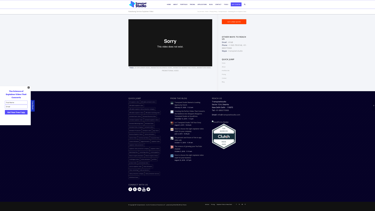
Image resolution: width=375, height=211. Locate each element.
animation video (204, 68)
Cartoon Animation (149, 134)
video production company (136, 173)
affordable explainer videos (136, 112)
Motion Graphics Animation (136, 155)
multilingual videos (134, 159)
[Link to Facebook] (236, 204)
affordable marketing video (153, 112)
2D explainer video (142, 68)
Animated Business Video (161, 68)
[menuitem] (169, 4)
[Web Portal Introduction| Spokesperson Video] (373, 105)
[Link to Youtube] (242, 204)
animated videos (149, 127)
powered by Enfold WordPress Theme (176, 205)
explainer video (156, 141)
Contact (224, 78)
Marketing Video (133, 152)
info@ (230, 42)
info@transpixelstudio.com (228, 115)
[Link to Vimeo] (245, 204)
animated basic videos (135, 116)
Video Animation (147, 166)
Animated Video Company (136, 127)
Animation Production (135, 130)
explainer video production (136, 145)
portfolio (154, 159)
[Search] (245, 4)
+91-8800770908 (222, 110)
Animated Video (149, 123)
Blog (223, 82)
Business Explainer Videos (136, 134)
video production (144, 170)
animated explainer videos (152, 120)
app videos (156, 130)
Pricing (224, 74)
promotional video (170, 71)
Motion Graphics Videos (152, 155)
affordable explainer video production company (141, 109)
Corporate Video (155, 138)
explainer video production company (139, 148)
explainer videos (155, 148)
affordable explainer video (136, 105)
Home (223, 63)
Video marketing (133, 170)
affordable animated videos (148, 102)
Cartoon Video (133, 138)
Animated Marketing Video (184, 68)
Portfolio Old (225, 70)
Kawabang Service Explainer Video (140, 11)
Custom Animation (134, 141)
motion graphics (155, 152)
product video (133, 163)
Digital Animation (145, 141)
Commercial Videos (144, 138)
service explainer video (135, 166)
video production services (152, 173)
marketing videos (144, 152)
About (223, 67)
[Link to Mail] (239, 204)
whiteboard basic (133, 177)
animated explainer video (136, 120)
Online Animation (145, 159)
